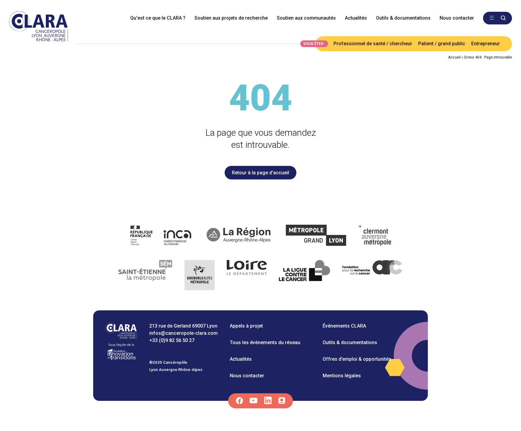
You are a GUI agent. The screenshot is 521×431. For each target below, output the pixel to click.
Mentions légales (342, 376)
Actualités (356, 18)
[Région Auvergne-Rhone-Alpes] (239, 236)
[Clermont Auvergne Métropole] (375, 236)
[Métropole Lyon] (316, 236)
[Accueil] (121, 337)
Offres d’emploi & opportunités (357, 359)
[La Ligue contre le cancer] (304, 276)
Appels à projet (246, 326)
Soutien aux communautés (306, 18)
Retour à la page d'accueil (260, 173)
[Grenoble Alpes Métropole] (200, 276)
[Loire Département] (247, 276)
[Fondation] (121, 359)
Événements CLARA (344, 326)
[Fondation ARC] (372, 276)
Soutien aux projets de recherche (231, 18)
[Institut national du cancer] (161, 236)
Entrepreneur (485, 43)
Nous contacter (457, 18)
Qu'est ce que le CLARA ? (157, 18)
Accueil (454, 57)
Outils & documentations (403, 18)
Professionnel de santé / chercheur (372, 43)
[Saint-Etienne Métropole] (145, 276)
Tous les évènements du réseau (265, 342)
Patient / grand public (441, 43)
